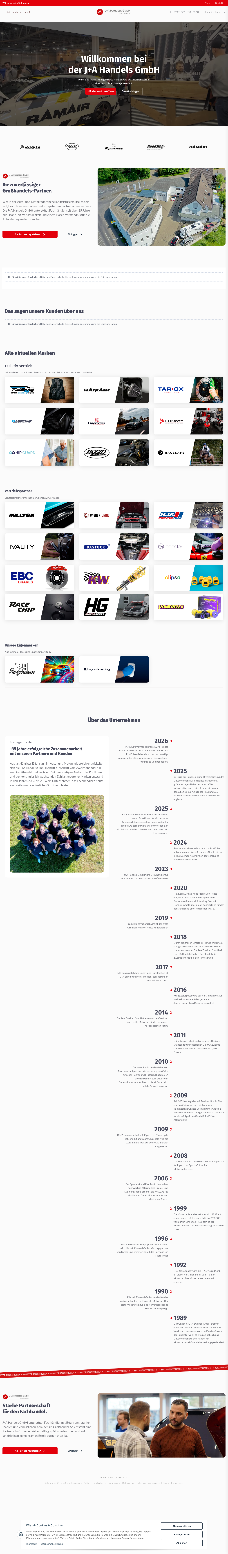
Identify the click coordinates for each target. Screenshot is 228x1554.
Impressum (31, 1544)
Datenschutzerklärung (51, 1544)
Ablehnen (181, 1542)
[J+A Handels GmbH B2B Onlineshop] (114, 12)
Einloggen (73, 234)
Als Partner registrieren (28, 234)
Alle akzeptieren (181, 1525)
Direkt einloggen (131, 91)
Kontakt (219, 3)
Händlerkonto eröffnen (101, 91)
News (207, 3)
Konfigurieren (182, 1534)
